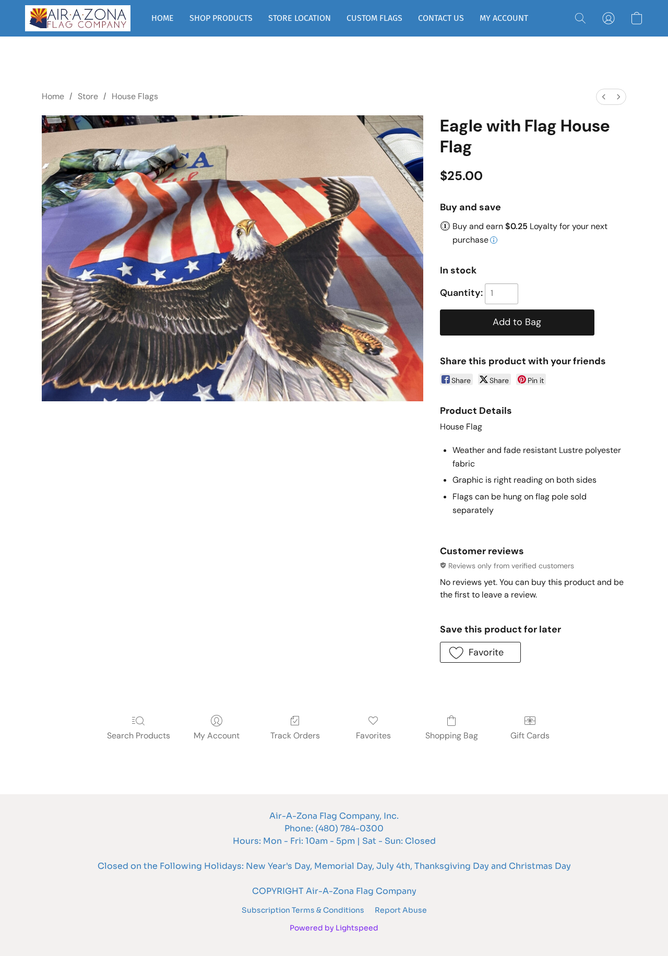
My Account (217, 735)
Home (53, 96)
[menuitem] (604, 96)
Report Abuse (401, 910)
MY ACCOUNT (504, 18)
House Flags (135, 96)
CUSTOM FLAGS (374, 18)
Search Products (138, 735)
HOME (162, 18)
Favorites (373, 735)
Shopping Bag (451, 735)
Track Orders (295, 735)
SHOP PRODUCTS (221, 18)
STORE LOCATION (299, 18)
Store (88, 96)
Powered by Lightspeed (334, 928)
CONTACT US (441, 18)
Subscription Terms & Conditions (303, 910)
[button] (77, 18)
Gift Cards (530, 735)
